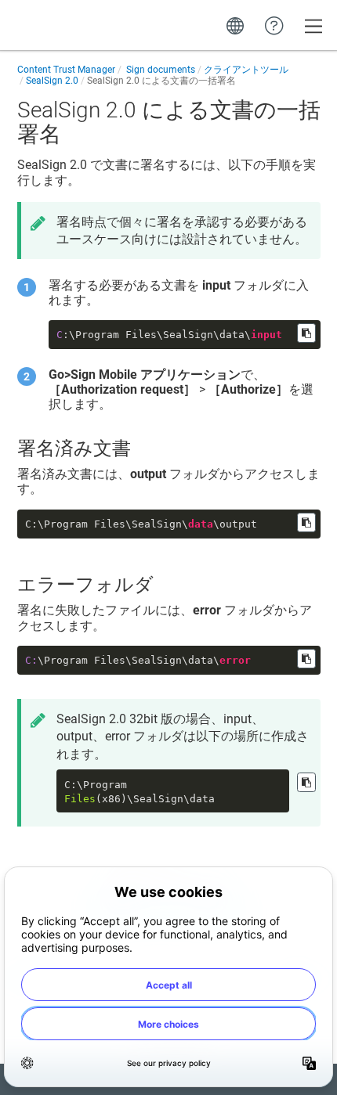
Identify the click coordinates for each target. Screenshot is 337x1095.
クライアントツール (246, 69)
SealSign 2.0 (52, 80)
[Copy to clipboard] (306, 333)
